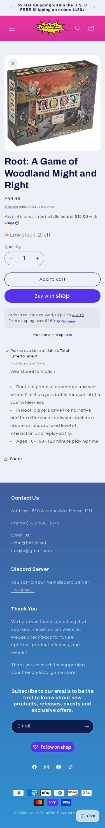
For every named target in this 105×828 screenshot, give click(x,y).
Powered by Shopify (74, 812)
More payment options (52, 335)
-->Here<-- (22, 590)
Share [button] (16, 459)
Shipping (11, 206)
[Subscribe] (87, 726)
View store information (32, 371)
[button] (11, 28)
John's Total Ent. (43, 812)
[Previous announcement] (10, 7)
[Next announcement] (94, 7)
